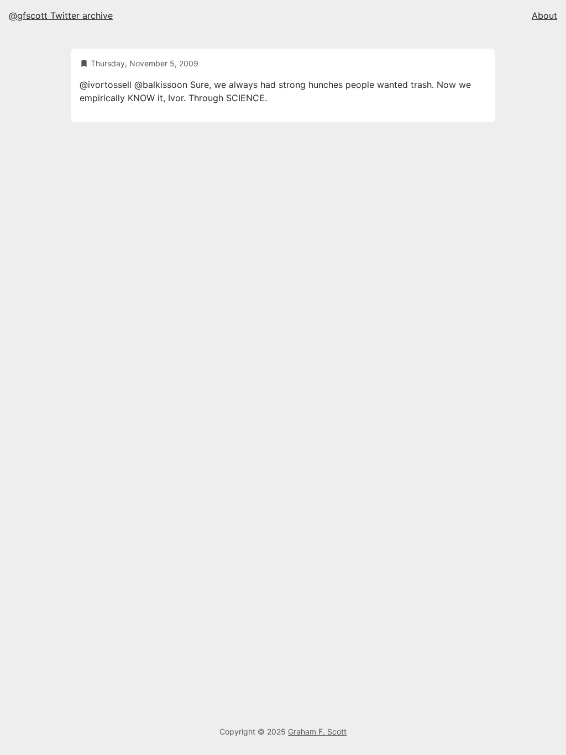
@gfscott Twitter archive (61, 15)
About (544, 15)
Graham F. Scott (317, 731)
